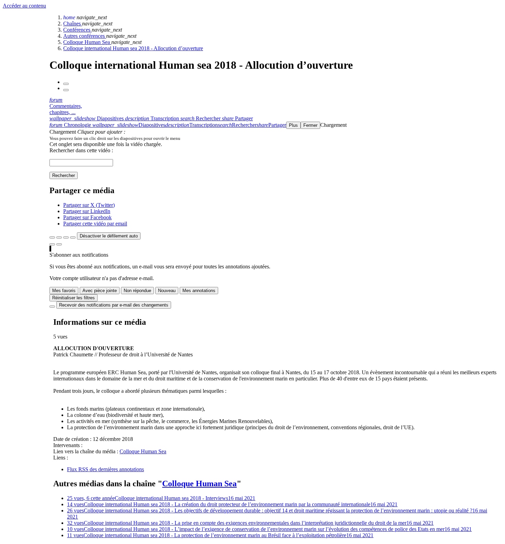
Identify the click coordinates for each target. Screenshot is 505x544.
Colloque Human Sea (87, 42)
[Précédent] (66, 84)
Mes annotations (198, 290)
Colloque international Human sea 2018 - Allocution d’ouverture (133, 48)
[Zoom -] (66, 237)
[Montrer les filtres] (59, 237)
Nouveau (167, 290)
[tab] (87, 118)
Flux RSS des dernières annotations (105, 469)
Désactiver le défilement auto (109, 235)
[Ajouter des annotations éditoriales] (59, 244)
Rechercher (63, 175)
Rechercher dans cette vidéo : (81, 150)
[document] (275, 138)
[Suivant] (66, 90)
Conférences (77, 30)
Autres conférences (84, 36)
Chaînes (72, 23)
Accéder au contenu (24, 6)
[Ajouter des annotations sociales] (52, 244)
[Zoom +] (73, 237)
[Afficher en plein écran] (52, 237)
